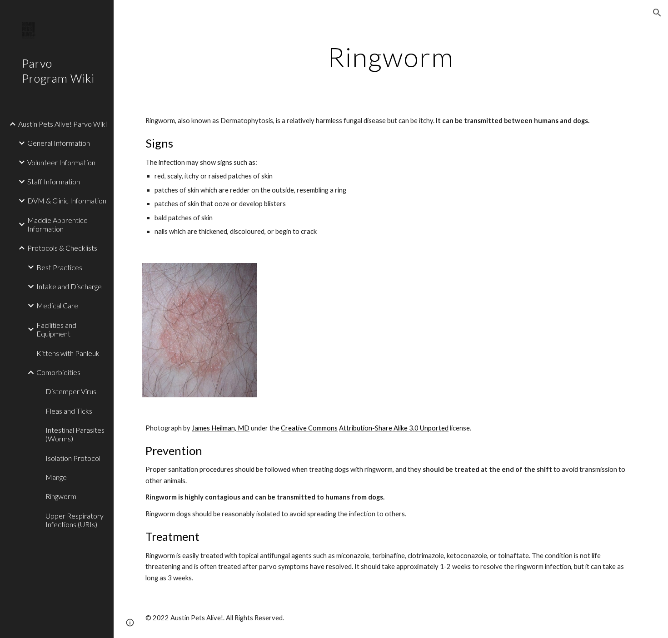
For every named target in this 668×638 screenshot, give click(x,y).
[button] (657, 13)
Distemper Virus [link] (70, 391)
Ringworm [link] (60, 496)
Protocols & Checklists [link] (62, 247)
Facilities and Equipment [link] (56, 329)
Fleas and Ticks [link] (68, 410)
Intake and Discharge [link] (69, 286)
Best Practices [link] (59, 267)
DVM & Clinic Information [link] (66, 200)
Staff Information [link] (53, 181)
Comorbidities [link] (58, 372)
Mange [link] (56, 477)
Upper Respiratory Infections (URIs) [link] (74, 520)
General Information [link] (58, 142)
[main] (391, 56)
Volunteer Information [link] (61, 162)
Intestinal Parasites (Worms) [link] (75, 434)
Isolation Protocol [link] (72, 458)
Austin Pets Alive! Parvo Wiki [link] (62, 123)
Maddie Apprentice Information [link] (57, 224)
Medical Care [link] (57, 305)
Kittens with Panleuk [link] (68, 353)
